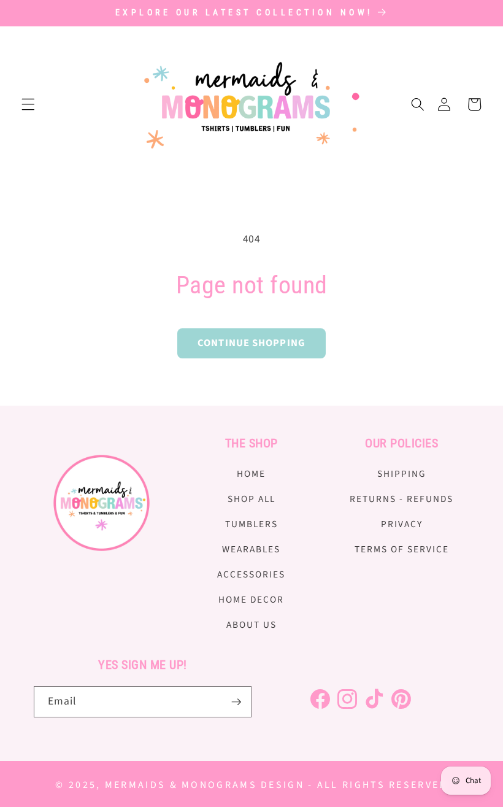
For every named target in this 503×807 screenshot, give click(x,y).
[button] (28, 104)
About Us (251, 624)
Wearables (251, 549)
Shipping (401, 474)
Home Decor (251, 599)
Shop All (251, 499)
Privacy (402, 524)
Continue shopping (251, 343)
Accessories (251, 574)
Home (251, 474)
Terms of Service (402, 549)
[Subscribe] (236, 702)
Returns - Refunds (401, 499)
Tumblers (251, 524)
